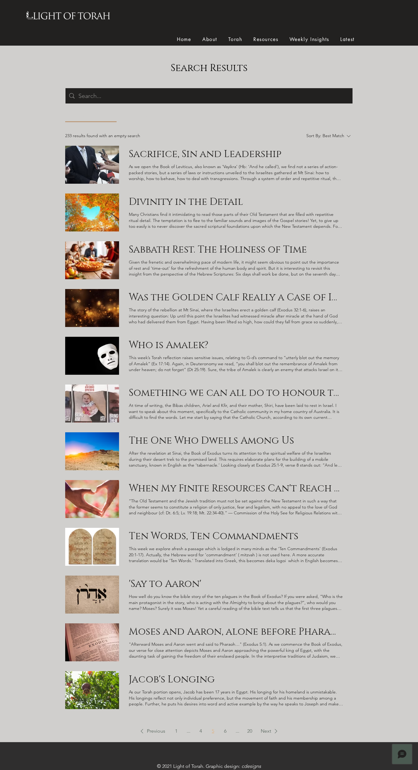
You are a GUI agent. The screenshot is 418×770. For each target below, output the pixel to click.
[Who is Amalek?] (92, 356)
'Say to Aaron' (165, 584)
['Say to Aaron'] (92, 595)
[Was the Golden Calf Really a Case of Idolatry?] (92, 308)
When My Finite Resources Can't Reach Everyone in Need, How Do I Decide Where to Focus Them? (236, 488)
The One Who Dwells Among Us (211, 440)
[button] (151, 731)
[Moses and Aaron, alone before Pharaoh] (92, 642)
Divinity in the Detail (186, 201)
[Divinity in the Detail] (92, 212)
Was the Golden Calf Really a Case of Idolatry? (236, 297)
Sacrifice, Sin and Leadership (205, 154)
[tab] (91, 114)
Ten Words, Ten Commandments (213, 536)
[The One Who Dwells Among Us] (92, 451)
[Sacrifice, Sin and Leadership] (92, 165)
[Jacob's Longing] (92, 690)
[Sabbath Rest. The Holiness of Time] (92, 260)
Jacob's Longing (172, 679)
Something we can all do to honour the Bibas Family (236, 393)
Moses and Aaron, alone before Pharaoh (236, 631)
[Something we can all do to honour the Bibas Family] (92, 404)
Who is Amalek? (168, 345)
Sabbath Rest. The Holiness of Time (218, 249)
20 (249, 731)
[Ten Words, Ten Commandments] (92, 547)
